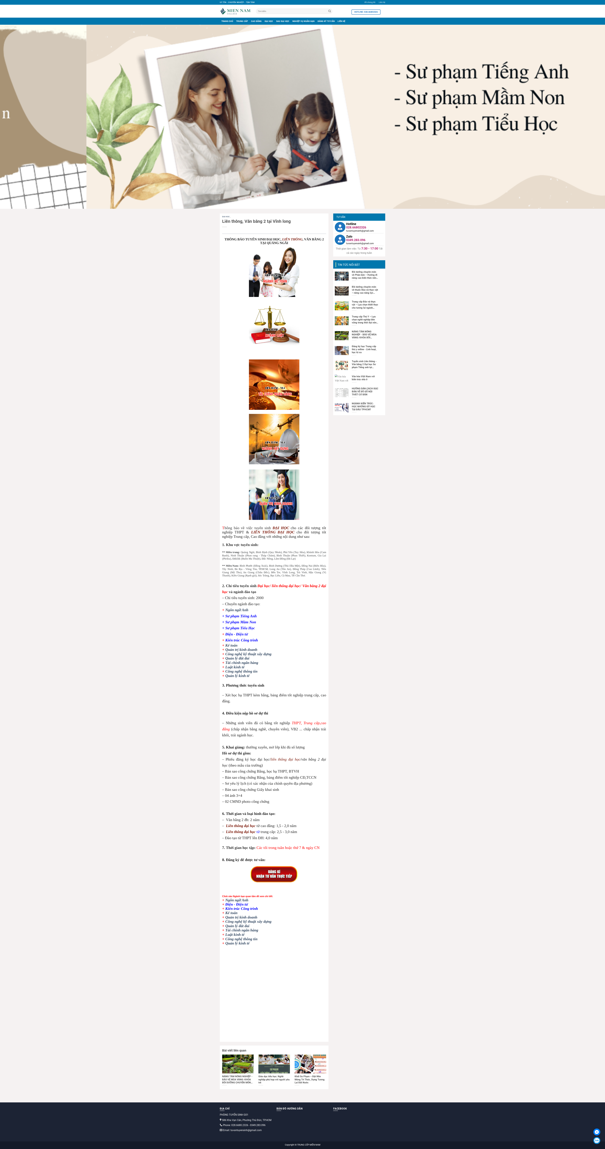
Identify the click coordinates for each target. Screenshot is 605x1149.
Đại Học (269, 21)
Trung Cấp (242, 21)
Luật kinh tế (235, 667)
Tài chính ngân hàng (241, 663)
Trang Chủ (227, 21)
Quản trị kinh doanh (241, 650)
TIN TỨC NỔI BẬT (349, 264)
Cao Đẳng (256, 21)
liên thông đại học (285, 759)
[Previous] (16, 116)
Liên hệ (382, 2)
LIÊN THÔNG (292, 239)
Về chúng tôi (369, 2)
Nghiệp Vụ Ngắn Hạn (303, 21)
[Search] (329, 11)
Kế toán (231, 645)
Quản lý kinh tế (237, 676)
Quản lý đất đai (237, 658)
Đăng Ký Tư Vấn (326, 21)
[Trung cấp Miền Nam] (235, 11)
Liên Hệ (341, 21)
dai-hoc (226, 217)
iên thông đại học (242, 826)
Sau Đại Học (282, 21)
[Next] (589, 116)
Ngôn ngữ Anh (236, 610)
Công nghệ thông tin (241, 671)
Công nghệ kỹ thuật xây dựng (248, 654)
